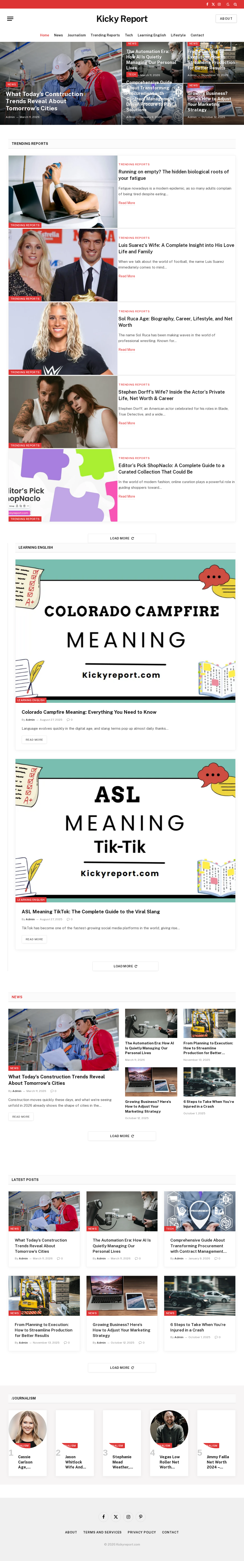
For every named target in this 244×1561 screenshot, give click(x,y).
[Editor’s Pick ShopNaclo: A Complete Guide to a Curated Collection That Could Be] (63, 485)
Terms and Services (102, 1532)
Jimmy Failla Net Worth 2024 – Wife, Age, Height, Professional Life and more (218, 1462)
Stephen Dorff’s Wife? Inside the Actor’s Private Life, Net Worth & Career (171, 395)
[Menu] (10, 18)
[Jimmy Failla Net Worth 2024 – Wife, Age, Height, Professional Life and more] (216, 1429)
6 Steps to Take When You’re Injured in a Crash (208, 1104)
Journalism (77, 35)
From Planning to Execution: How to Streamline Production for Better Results (211, 59)
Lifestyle (178, 35)
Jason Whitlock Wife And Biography (74, 1462)
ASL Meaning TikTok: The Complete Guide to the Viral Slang (91, 912)
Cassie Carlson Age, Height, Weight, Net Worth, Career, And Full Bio (29, 1462)
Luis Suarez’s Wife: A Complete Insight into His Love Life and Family (176, 248)
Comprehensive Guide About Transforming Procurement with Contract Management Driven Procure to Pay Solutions (150, 96)
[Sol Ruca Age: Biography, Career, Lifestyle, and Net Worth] (63, 338)
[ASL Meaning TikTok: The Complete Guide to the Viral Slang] (125, 830)
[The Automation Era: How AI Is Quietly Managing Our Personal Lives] (151, 1023)
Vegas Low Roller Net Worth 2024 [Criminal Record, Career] (170, 1462)
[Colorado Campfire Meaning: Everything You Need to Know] (125, 631)
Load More (120, 538)
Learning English (152, 35)
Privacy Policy (142, 1532)
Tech (129, 35)
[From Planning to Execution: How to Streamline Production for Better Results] (209, 1023)
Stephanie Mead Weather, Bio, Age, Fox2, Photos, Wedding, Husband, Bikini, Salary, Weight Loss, (122, 1462)
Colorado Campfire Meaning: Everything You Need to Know (89, 712)
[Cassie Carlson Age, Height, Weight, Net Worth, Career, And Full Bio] (28, 1429)
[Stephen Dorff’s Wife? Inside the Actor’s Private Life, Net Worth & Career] (63, 412)
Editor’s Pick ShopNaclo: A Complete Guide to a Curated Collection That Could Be (171, 469)
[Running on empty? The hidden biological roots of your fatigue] (63, 192)
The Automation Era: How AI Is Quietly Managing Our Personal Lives (151, 59)
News (58, 35)
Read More (126, 203)
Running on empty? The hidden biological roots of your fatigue (173, 175)
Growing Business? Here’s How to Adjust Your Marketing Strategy (209, 101)
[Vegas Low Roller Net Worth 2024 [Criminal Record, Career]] (169, 1429)
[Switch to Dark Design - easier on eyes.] (228, 4)
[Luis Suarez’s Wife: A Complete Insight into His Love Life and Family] (63, 265)
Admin (10, 117)
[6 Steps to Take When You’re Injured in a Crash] (209, 1081)
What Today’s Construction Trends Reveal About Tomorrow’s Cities (44, 101)
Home (44, 35)
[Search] (235, 4)
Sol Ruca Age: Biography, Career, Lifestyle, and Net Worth (175, 322)
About (226, 18)
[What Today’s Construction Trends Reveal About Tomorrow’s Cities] (61, 83)
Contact (197, 35)
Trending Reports (105, 35)
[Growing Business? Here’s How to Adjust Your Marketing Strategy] (151, 1081)
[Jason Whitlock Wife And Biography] (75, 1429)
